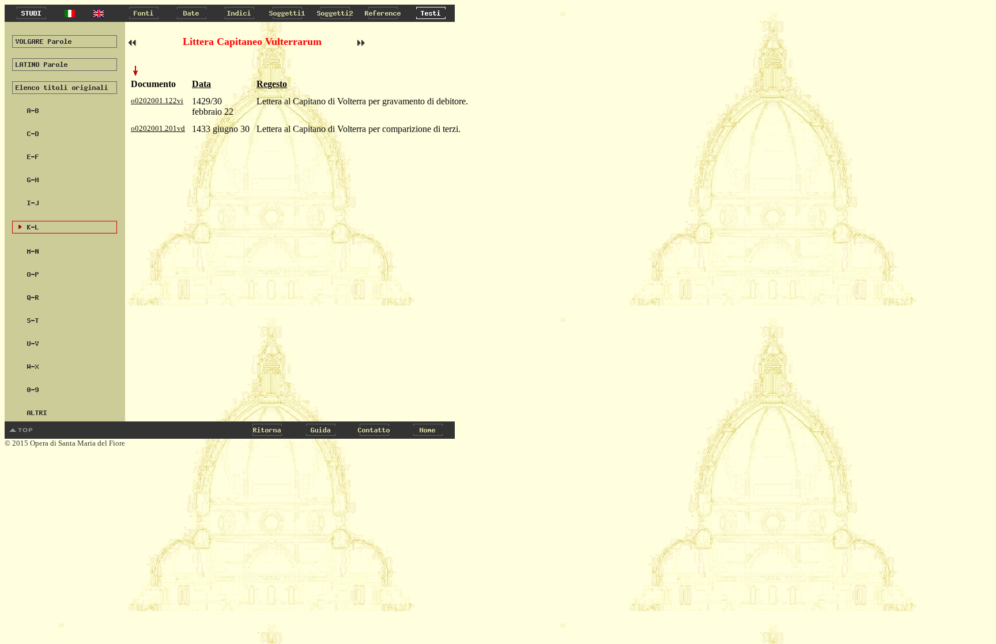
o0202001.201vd (158, 128)
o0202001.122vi (157, 100)
